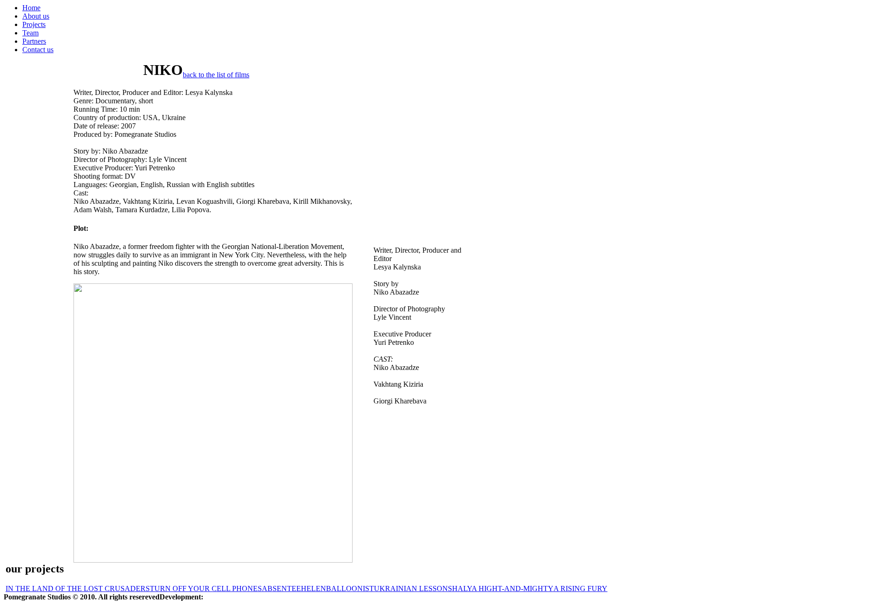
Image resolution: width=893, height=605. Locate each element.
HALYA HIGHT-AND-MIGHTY (502, 588)
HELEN (313, 588)
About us (35, 16)
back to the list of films (216, 75)
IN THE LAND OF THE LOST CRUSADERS (78, 588)
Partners (34, 41)
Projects (34, 24)
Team (30, 33)
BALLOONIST (350, 588)
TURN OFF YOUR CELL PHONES (206, 588)
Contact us (37, 50)
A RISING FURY (580, 588)
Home (31, 8)
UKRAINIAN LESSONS (413, 588)
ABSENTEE (281, 588)
